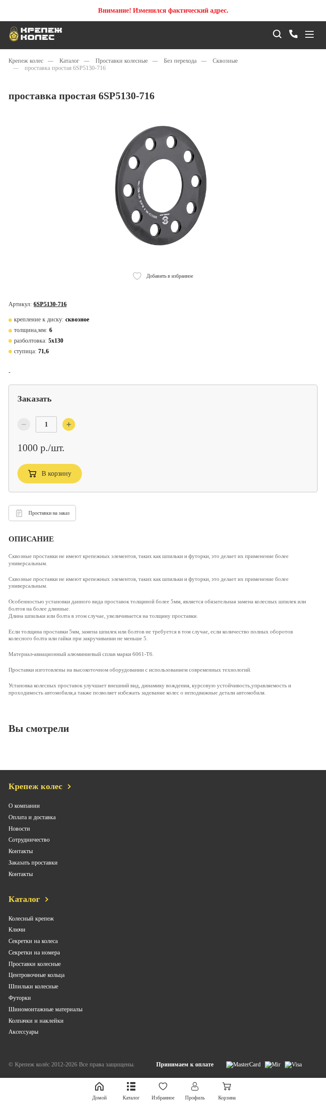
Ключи (16, 929)
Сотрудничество (29, 840)
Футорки (19, 998)
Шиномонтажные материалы (45, 1009)
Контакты (20, 851)
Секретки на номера (34, 952)
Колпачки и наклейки (36, 1021)
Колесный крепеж (31, 918)
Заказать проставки (33, 862)
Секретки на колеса (33, 941)
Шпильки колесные (33, 986)
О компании (24, 806)
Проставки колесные (34, 964)
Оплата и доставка (32, 817)
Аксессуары (23, 1032)
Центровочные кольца (36, 975)
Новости (19, 829)
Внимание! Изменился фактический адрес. (163, 10)
